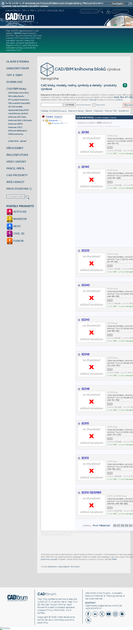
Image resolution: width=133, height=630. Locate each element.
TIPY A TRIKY (14, 75)
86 (114, 525)
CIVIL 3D (18, 233)
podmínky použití (49, 559)
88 (122, 525)
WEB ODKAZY (15, 182)
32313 (85, 458)
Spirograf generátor (25, 43)
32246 (85, 354)
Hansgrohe (53, 120)
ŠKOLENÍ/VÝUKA (17, 155)
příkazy (19, 48)
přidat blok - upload (17, 141)
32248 (85, 389)
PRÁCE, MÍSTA (15, 168)
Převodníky (33, 45)
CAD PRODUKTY (17, 175)
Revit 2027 (30, 38)
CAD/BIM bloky (16, 88)
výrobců (119, 99)
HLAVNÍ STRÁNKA (17, 61)
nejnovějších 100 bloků (68, 566)
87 (118, 525)
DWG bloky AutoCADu (18, 93)
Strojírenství (123, 111)
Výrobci (49, 117)
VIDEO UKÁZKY (16, 161)
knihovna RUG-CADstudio (20, 120)
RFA (122, 97)
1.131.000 (17, 33)
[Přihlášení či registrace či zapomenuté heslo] (108, 14)
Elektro (89, 111)
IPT (126, 97)
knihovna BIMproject (17, 130)
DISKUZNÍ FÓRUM (17, 68)
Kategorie (58, 117)
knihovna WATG (15, 124)
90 (130, 525)
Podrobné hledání (83, 105)
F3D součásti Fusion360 (19, 103)
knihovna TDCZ (15, 127)
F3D (130, 97)
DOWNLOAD (14, 82)
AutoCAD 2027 (30, 35)
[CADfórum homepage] (19, 22)
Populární (93, 99)
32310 (85, 423)
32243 (85, 320)
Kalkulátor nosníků (14, 40)
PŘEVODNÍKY (14, 148)
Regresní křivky (13, 45)
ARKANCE (90, 593)
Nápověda (100, 105)
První (95, 525)
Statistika (51, 566)
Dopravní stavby (76, 111)
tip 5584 (113, 559)
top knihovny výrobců (18, 113)
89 (126, 525)
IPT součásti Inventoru (18, 99)
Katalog (44, 111)
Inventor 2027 (12, 38)
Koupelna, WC (58, 123)
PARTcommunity (15, 134)
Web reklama (65, 617)
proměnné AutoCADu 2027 (21, 49)
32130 (85, 132)
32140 (85, 167)
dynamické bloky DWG (18, 110)
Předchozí (104, 525)
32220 (85, 250)
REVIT (17, 226)
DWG (116, 97)
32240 (85, 285)
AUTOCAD (19, 211)
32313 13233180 (91, 492)
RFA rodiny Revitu (16, 96)
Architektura (57, 111)
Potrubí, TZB (111, 111)
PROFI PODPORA (17, 188)
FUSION (18, 240)
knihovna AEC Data (17, 117)
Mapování (98, 111)
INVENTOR (20, 219)
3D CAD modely (15, 106)
